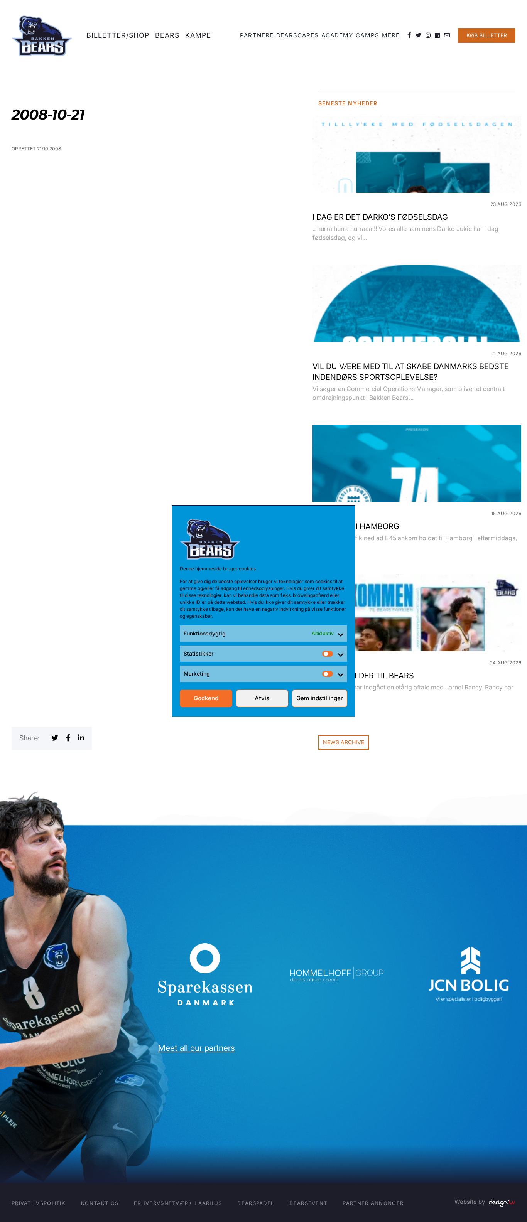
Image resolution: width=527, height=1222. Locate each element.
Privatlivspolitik (39, 1203)
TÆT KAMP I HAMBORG (355, 526)
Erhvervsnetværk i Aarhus (178, 1203)
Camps (367, 35)
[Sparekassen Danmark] (205, 948)
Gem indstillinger (319, 698)
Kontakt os (99, 1203)
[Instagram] (428, 35)
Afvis (262, 698)
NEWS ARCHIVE (343, 742)
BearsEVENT (308, 1203)
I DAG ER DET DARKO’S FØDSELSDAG (380, 217)
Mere (391, 35)
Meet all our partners (196, 1048)
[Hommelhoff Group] (336, 972)
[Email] (447, 35)
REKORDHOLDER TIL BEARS (363, 675)
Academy (337, 35)
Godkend (206, 698)
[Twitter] (419, 35)
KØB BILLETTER (486, 35)
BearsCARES (297, 35)
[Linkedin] (437, 35)
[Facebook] (409, 35)
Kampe (198, 35)
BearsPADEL (255, 1203)
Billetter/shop (117, 35)
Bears (167, 35)
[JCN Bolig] (468, 946)
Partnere (257, 35)
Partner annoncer (373, 1203)
